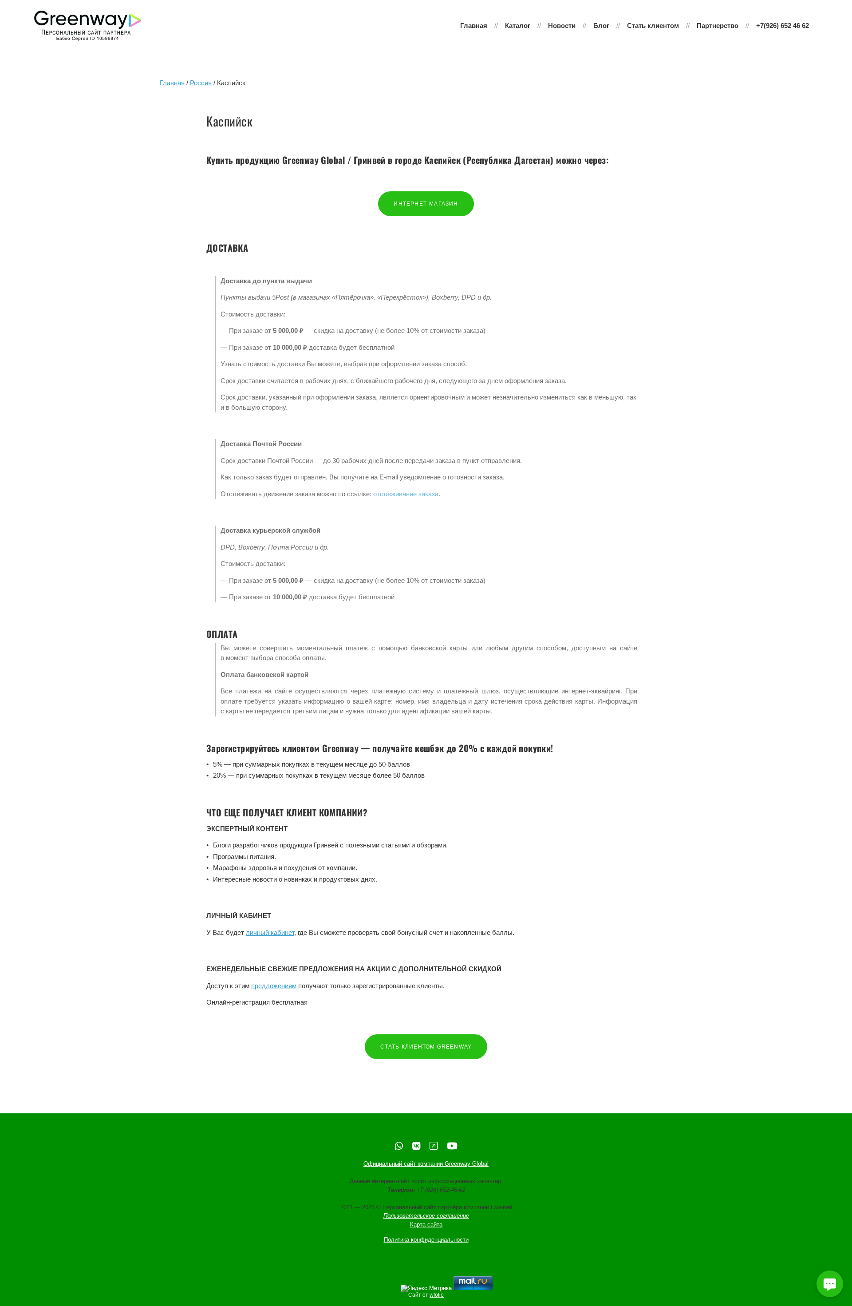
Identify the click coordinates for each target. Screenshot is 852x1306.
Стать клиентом (653, 25)
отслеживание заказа (405, 494)
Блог (601, 25)
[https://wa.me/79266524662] (399, 1146)
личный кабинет (270, 932)
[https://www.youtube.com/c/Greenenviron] (452, 1146)
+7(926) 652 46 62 (782, 25)
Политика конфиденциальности (426, 1240)
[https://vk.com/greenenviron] (416, 1146)
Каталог (517, 25)
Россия (201, 83)
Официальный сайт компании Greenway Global (426, 1164)
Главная (473, 25)
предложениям (273, 985)
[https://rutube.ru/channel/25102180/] (434, 1146)
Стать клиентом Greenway (426, 1047)
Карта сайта (426, 1224)
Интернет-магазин (426, 204)
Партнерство (717, 25)
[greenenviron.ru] (87, 26)
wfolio (437, 1295)
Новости (562, 25)
